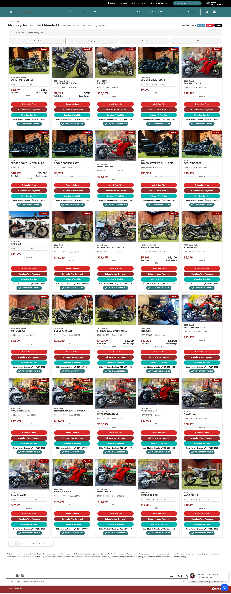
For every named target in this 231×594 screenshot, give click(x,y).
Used (84, 12)
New (72, 12)
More (28, 95)
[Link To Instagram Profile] (22, 576)
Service (125, 12)
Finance (111, 12)
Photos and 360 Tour (157, 12)
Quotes (97, 12)
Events (177, 12)
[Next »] (50, 543)
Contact (191, 12)
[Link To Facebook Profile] (17, 576)
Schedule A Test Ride (29, 115)
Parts (139, 12)
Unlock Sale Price (29, 104)
